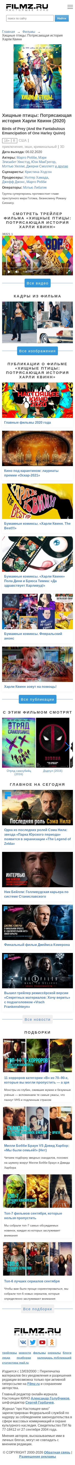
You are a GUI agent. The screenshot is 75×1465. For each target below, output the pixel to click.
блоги (67, 1352)
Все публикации (37, 699)
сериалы (54, 1352)
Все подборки (37, 1309)
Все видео (38, 283)
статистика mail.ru (15, 1362)
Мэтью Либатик (35, 187)
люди (6, 1357)
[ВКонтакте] (23, 1342)
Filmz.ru (33, 1384)
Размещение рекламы (37, 1456)
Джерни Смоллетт (40, 166)
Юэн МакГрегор (43, 162)
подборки (24, 1357)
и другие (61, 166)
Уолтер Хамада (36, 177)
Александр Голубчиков (50, 1398)
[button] (67, 322)
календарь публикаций (54, 1357)
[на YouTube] (42, 1342)
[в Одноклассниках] (52, 1342)
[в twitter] (32, 1342)
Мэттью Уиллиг (13, 166)
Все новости (38, 1019)
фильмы (39, 1352)
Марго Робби (27, 157)
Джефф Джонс (13, 182)
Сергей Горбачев (39, 1402)
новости (25, 1352)
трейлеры (9, 1352)
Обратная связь (57, 1452)
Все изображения (37, 351)
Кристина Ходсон (38, 172)
